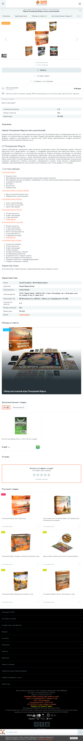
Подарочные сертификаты (11, 625)
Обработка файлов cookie (11, 677)
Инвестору (6, 684)
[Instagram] (36, 724)
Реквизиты (6, 645)
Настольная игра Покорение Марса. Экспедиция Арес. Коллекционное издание (61, 519)
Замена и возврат (8, 664)
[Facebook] (41, 724)
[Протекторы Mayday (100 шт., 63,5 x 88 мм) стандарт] (21, 426)
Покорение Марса (9, 172)
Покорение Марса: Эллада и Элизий (15, 190)
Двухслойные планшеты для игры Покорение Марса (60, 556)
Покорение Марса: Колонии (12, 222)
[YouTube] (47, 724)
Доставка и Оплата (9, 619)
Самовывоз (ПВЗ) (8, 612)
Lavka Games (24, 315)
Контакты (5, 638)
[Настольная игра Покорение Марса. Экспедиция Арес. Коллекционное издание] (62, 505)
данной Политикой (45, 739)
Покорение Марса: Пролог (12, 210)
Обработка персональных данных (14, 671)
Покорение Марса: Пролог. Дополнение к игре (59, 594)
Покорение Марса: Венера (12, 199)
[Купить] (38, 447)
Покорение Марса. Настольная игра (14, 518)
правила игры (11, 219)
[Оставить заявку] (38, 526)
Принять (74, 738)
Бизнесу (5, 651)
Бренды (4, 632)
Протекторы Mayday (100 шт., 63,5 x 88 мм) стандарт (19, 439)
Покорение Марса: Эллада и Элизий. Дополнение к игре (20, 556)
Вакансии (5, 658)
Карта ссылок (41, 728)
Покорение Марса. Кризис (12, 240)
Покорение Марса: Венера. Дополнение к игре (17, 594)
